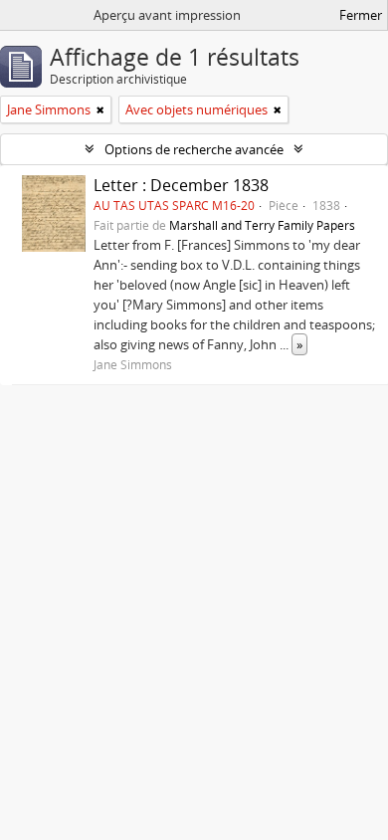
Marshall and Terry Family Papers (262, 225)
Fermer (360, 15)
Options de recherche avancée (194, 149)
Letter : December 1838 (181, 185)
